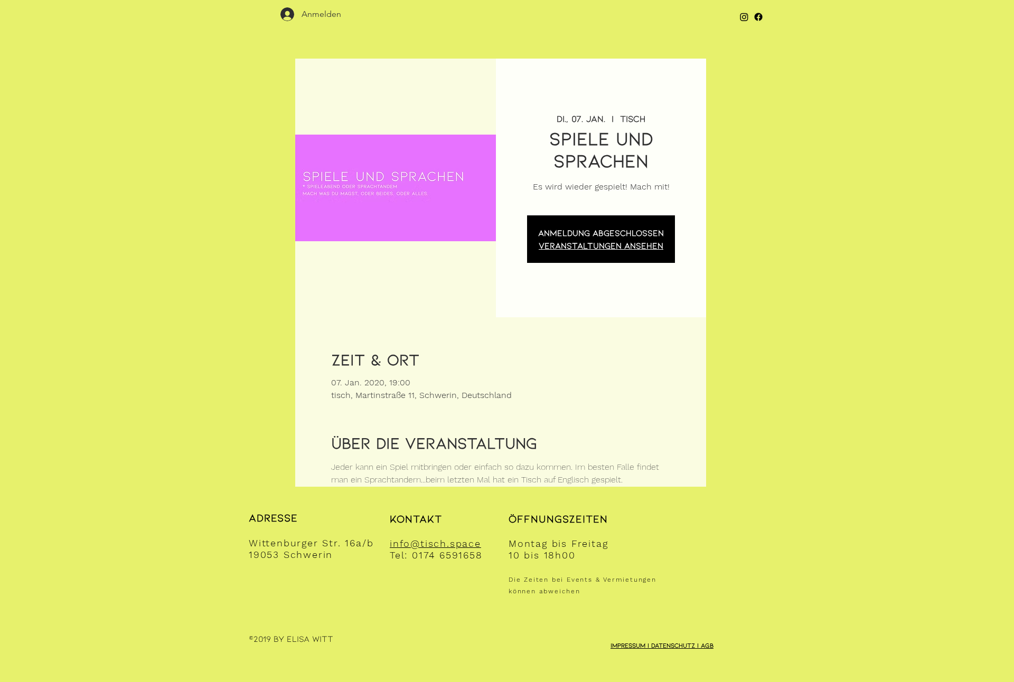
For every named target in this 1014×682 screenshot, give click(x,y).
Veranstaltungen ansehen (601, 245)
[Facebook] (758, 17)
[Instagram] (744, 17)
